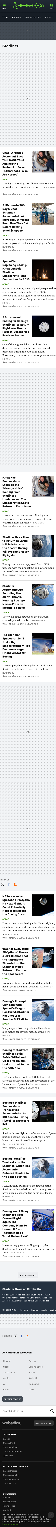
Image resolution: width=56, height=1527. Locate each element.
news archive (29, 1275)
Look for (52, 1411)
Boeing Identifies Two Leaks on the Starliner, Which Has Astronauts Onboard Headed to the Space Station (16, 1167)
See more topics (12, 1399)
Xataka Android (10, 1447)
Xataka (6, 1438)
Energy (34, 1309)
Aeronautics (9, 1372)
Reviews (16, 17)
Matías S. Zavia (16, 194)
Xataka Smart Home (12, 1451)
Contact (7, 1510)
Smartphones (36, 1366)
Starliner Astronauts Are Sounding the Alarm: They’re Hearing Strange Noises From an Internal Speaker (13, 597)
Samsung (34, 1383)
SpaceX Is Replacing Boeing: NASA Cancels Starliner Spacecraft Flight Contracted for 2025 (16, 270)
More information (10, 1523)
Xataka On (28, 5)
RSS (15, 883)
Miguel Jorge (16, 623)
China (6, 1389)
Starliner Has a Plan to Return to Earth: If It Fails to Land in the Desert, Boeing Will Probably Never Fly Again (15, 546)
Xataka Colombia (11, 1475)
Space (5, 179)
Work (31, 1389)
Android (33, 1378)
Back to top (41, 1423)
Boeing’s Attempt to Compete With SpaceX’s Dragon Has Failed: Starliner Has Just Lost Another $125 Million (15, 1010)
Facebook (8, 883)
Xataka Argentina (11, 1479)
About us (7, 1497)
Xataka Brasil (9, 1483)
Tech (5, 17)
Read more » (9, 246)
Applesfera (8, 1455)
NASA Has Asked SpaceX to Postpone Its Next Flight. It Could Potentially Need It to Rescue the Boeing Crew (16, 905)
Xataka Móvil (9, 1443)
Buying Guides (33, 17)
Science (49, 17)
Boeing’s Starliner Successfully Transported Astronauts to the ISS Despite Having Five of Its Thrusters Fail (15, 1113)
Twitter (2, 883)
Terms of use (9, 1505)
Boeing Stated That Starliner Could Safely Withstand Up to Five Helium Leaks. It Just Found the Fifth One (15, 1059)
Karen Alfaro (16, 990)
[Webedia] (11, 1425)
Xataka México (10, 1470)
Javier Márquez (17, 1039)
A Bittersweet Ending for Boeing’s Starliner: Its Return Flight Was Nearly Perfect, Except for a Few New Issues (16, 326)
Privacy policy (9, 1501)
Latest (51, 8)
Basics (32, 1372)
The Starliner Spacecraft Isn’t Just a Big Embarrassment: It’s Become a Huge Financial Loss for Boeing (16, 645)
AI (4, 1383)
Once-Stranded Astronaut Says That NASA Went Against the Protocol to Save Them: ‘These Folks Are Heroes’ (15, 163)
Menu (4, 8)
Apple (44, 1309)
